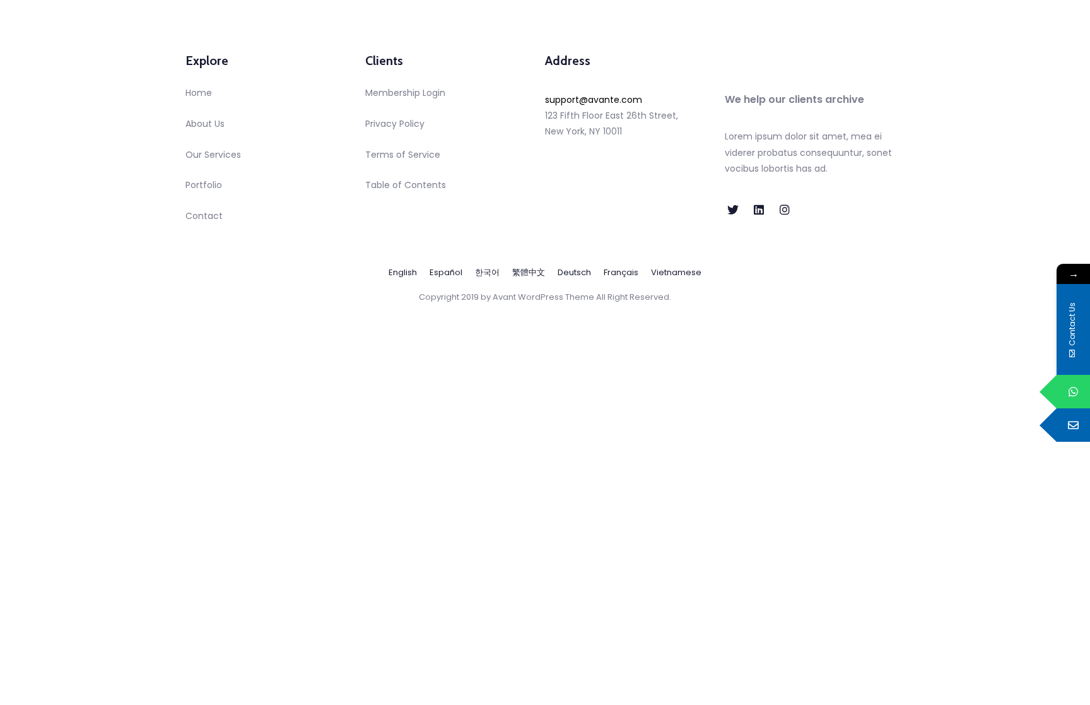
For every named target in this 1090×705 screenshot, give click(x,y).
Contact (204, 216)
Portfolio (203, 185)
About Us (205, 123)
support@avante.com (593, 99)
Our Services (213, 154)
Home (198, 92)
